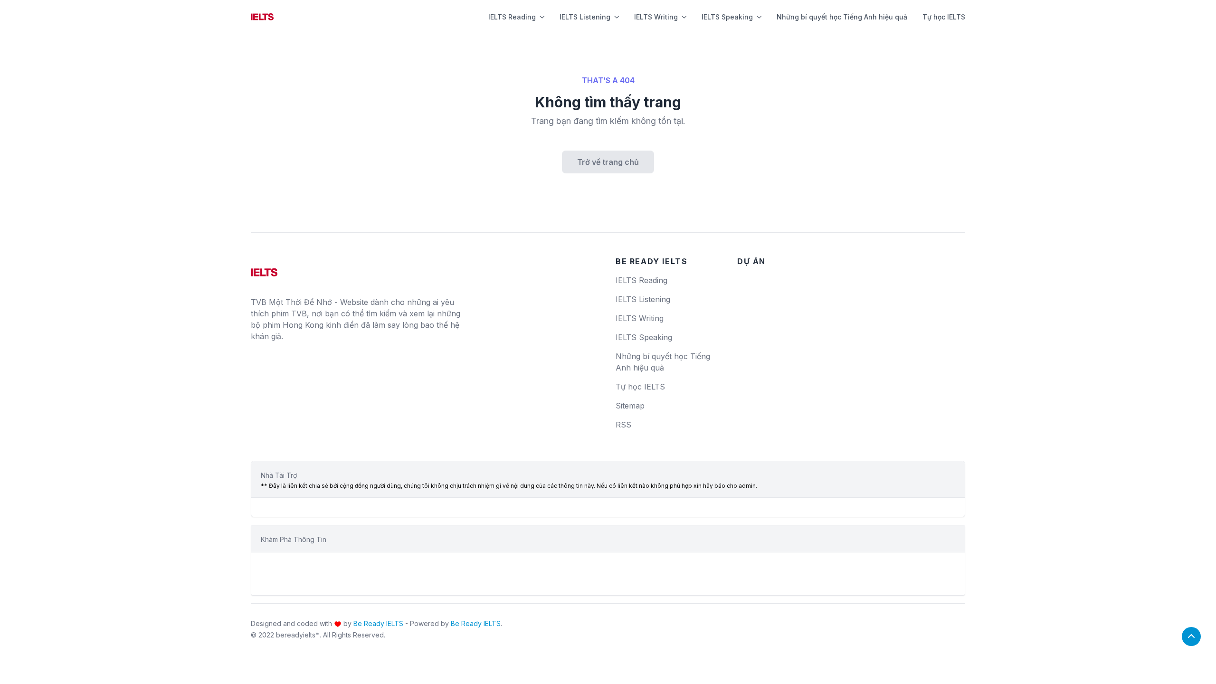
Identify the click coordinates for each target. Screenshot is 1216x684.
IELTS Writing (656, 17)
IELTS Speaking (727, 17)
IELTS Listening (585, 17)
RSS (623, 424)
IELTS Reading (512, 17)
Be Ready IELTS (378, 623)
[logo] (264, 269)
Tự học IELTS (943, 17)
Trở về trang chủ (608, 162)
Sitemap (630, 405)
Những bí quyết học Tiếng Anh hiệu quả (842, 17)
